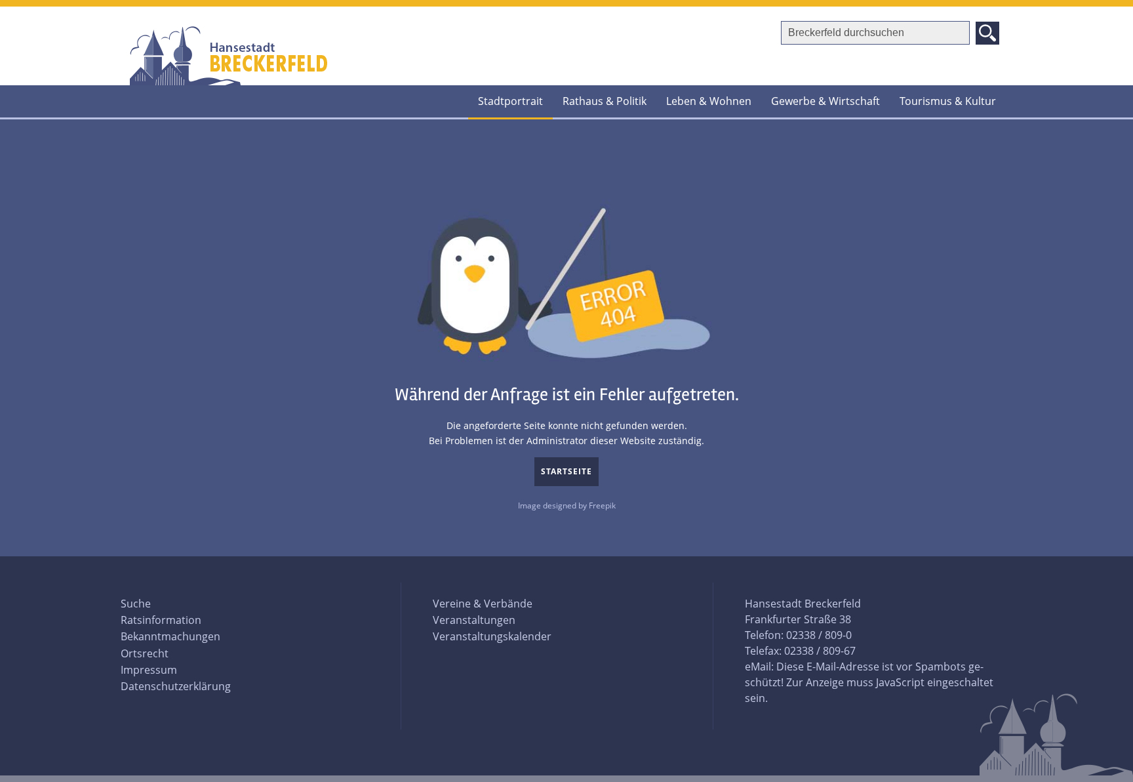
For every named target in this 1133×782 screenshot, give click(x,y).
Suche (136, 603)
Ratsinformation (161, 620)
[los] (987, 33)
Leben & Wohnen (708, 101)
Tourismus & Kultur (948, 101)
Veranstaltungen (474, 620)
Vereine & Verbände (482, 603)
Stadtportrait (510, 101)
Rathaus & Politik (604, 101)
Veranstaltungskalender (492, 636)
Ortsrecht (145, 653)
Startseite (566, 471)
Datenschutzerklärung (176, 686)
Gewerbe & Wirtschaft (825, 101)
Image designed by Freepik (567, 505)
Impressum (149, 670)
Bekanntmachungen (170, 636)
